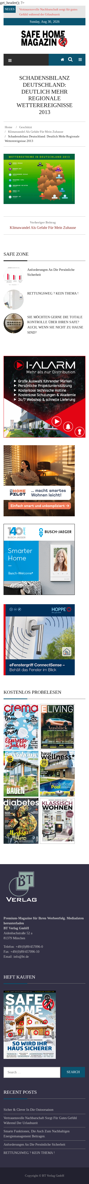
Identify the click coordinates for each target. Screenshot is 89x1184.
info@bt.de (21, 956)
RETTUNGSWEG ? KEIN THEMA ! (53, 293)
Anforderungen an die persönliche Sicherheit (34, 1144)
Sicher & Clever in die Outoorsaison (28, 1109)
